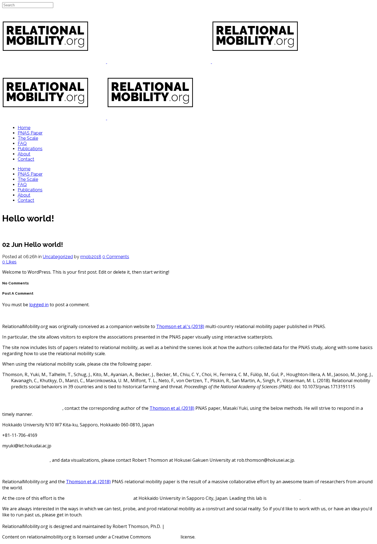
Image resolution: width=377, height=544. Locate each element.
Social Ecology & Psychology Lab (99, 498)
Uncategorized (58, 256)
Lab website (178, 526)
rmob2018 (90, 256)
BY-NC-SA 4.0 (165, 537)
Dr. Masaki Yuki (284, 498)
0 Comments (115, 256)
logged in (39, 305)
